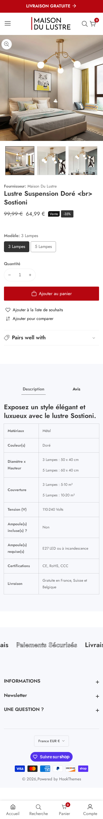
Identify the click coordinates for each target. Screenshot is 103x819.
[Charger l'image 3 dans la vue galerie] (82, 160)
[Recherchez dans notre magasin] (86, 24)
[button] (51, 337)
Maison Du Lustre (42, 186)
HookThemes (70, 779)
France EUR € (49, 741)
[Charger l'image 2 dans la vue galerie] (51, 160)
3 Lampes (18, 247)
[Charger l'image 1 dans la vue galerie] (19, 160)
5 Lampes (45, 247)
